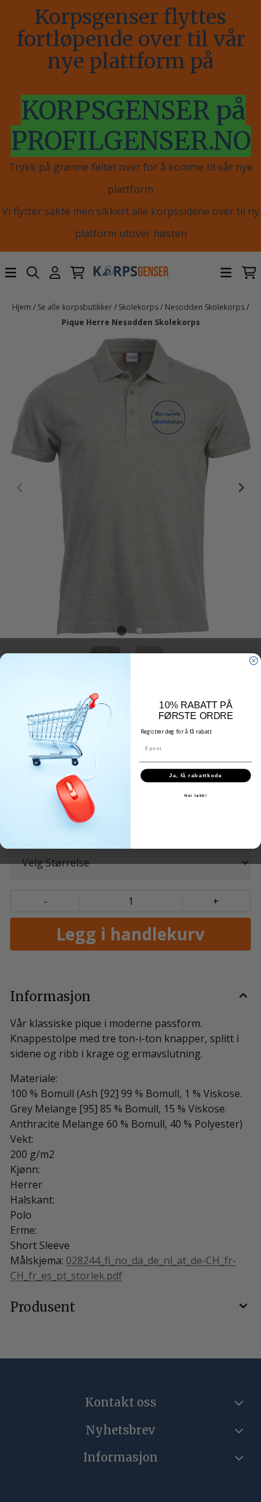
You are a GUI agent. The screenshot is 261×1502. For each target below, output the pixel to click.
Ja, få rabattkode (196, 776)
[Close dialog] (254, 660)
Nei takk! (195, 795)
